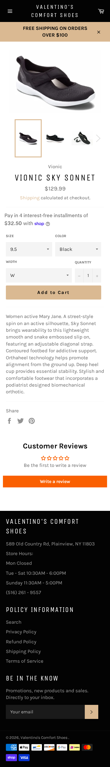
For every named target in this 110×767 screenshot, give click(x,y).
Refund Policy (21, 641)
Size (10, 236)
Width (11, 262)
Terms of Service (24, 661)
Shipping (30, 197)
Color (60, 236)
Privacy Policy (21, 632)
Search (13, 622)
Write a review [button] (55, 481)
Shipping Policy (23, 651)
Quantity (83, 262)
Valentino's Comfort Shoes (55, 11)
